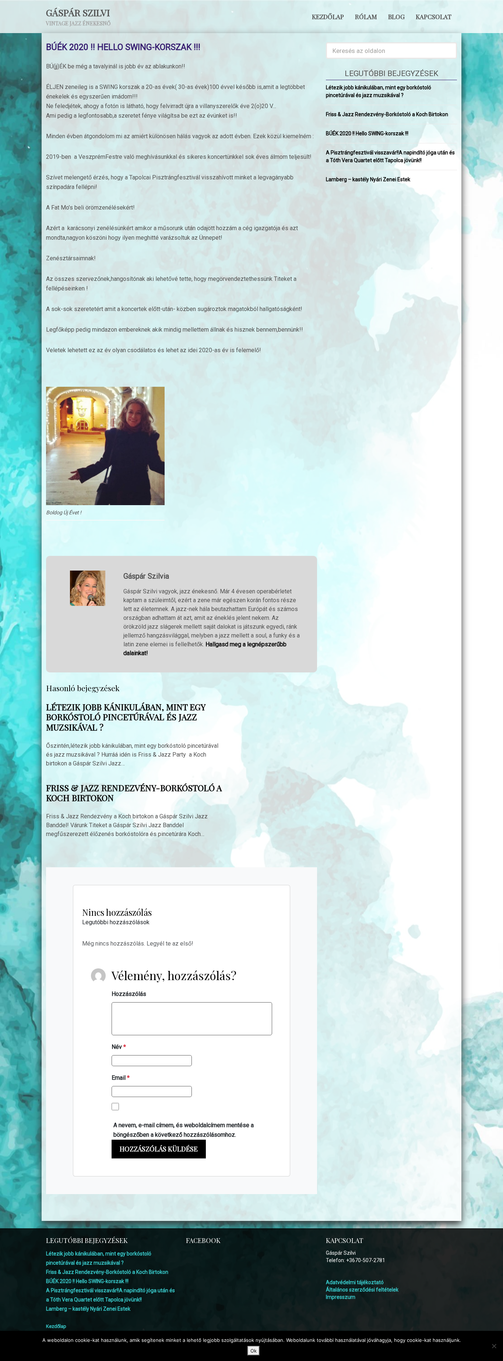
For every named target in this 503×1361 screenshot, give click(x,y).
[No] (493, 1346)
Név (119, 1046)
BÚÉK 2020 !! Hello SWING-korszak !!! (367, 133)
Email (121, 1077)
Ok (253, 1351)
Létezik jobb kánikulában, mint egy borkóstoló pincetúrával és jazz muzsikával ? (125, 717)
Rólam (366, 16)
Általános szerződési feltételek (362, 1290)
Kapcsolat (433, 16)
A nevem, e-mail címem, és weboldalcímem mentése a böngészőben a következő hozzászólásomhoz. (183, 1130)
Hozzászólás (129, 993)
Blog (396, 16)
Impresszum (340, 1297)
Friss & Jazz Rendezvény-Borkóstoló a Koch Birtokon (134, 793)
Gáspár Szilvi (78, 12)
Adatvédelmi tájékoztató (355, 1282)
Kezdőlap (328, 16)
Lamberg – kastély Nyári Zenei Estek (368, 179)
